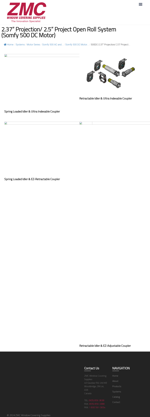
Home (10, 44)
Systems (116, 391)
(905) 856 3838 (96, 400)
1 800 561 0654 (97, 407)
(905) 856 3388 (97, 404)
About (115, 381)
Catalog (116, 397)
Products (116, 386)
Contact (116, 402)
